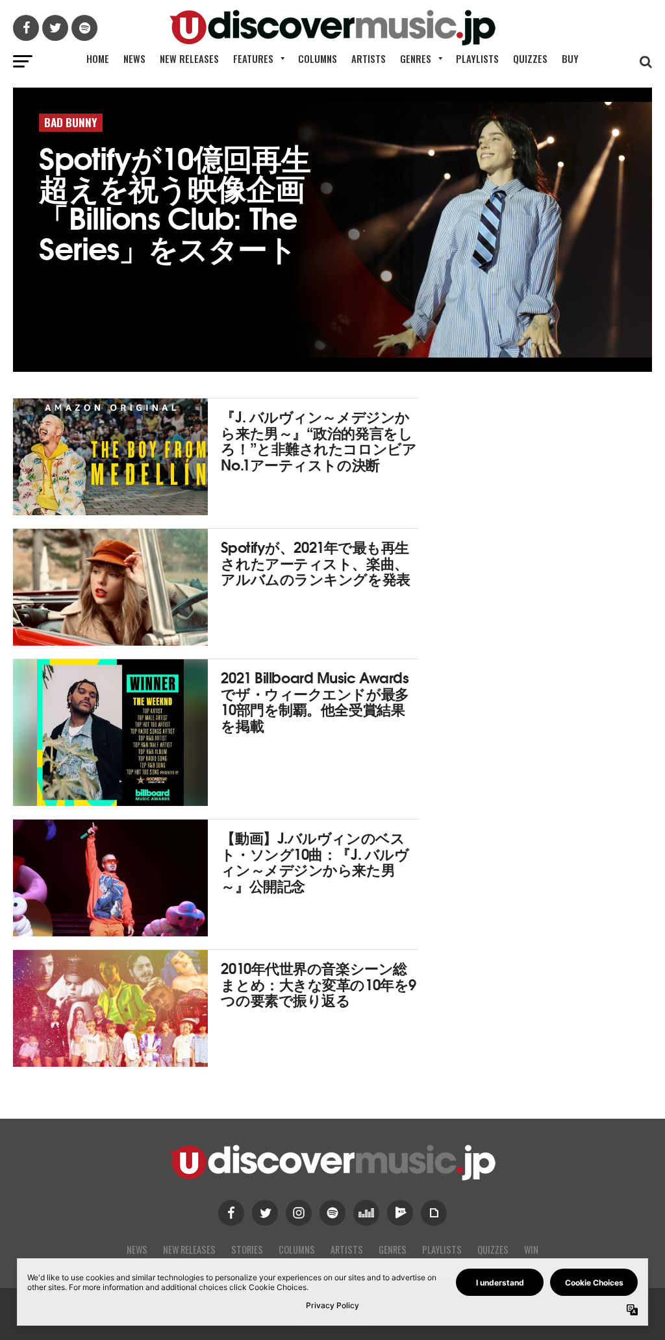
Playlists (477, 58)
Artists (368, 58)
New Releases (189, 58)
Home (97, 58)
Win (531, 1249)
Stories (247, 1249)
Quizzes (530, 58)
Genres (415, 58)
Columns (317, 58)
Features (253, 58)
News (134, 58)
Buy (570, 58)
